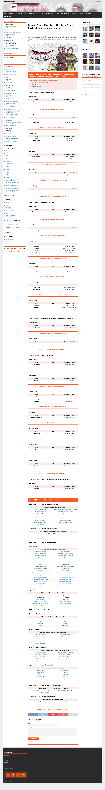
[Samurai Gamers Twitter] (13, 775)
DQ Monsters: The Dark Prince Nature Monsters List (53, 146)
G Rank (7, 177)
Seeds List (65, 676)
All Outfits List (40, 524)
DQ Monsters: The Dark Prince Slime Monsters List (53, 109)
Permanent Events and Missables (65, 566)
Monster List (35, 84)
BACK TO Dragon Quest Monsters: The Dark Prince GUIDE (53, 709)
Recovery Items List (65, 679)
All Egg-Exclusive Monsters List (40, 579)
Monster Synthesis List (38, 86)
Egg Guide (40, 564)
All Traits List (65, 568)
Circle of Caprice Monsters (65, 656)
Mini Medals (7, 16)
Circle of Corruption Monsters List (90, 94)
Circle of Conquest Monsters (65, 652)
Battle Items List (40, 681)
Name (29, 723)
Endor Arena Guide (40, 562)
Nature (40, 621)
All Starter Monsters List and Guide (40, 573)
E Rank (7, 174)
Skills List (65, 674)
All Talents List (65, 570)
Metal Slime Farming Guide (40, 581)
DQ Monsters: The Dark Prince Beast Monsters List (53, 164)
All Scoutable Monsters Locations (40, 82)
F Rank (7, 176)
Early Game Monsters (63, 13)
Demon (65, 623)
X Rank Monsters (40, 634)
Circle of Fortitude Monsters (40, 659)
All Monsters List (65, 551)
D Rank (7, 172)
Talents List (41, 674)
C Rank (7, 171)
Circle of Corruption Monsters (65, 659)
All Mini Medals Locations (40, 522)
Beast (65, 621)
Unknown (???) (65, 625)
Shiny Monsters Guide (65, 579)
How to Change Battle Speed (40, 603)
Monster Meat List (40, 583)
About (5, 764)
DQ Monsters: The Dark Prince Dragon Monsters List (53, 127)
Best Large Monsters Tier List (65, 555)
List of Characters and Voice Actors (40, 692)
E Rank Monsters (40, 641)
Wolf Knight (42, 32)
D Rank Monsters (65, 639)
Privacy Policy (7, 755)
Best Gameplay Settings (65, 581)
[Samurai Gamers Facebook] (8, 775)
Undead (40, 625)
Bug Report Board (40, 704)
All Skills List (41, 570)
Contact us (6, 760)
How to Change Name (65, 603)
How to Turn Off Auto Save (40, 605)
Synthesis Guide (40, 599)
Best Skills (89, 13)
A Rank (7, 168)
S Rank (7, 166)
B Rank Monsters (65, 636)
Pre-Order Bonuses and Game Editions (40, 690)
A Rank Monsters (40, 636)
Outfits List (40, 679)
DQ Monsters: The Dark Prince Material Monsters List (53, 180)
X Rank (7, 164)
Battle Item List (85, 89)
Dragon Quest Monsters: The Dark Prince (56, 32)
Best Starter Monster (48, 13)
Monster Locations (77, 13)
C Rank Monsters (40, 639)
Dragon (65, 619)
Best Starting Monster (40, 509)
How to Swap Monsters (65, 601)
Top (5, 13)
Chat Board (40, 701)
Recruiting (6, 762)
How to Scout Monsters (40, 601)
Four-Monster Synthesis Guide (40, 577)
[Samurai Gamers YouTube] (18, 775)
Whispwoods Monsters (40, 661)
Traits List (65, 672)
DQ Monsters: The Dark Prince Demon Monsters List (53, 196)
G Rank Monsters (40, 643)
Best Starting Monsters (40, 595)
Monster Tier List (34, 13)
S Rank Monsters (65, 634)
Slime (40, 619)
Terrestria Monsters (41, 652)
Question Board (65, 701)
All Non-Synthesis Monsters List (65, 577)
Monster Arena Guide (65, 560)
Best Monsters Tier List (40, 511)
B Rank (7, 169)
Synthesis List (22, 13)
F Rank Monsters (65, 641)
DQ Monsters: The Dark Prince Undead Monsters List (53, 313)
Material (40, 623)
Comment (30, 727)
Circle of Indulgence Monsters (40, 656)
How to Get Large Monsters (65, 522)
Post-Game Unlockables (65, 518)
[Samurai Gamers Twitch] (23, 775)
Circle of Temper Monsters (40, 654)
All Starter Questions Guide (65, 573)
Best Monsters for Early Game (65, 511)
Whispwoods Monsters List (88, 92)
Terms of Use (7, 758)
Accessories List (40, 672)
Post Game (12, 13)
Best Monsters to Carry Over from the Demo (65, 509)
